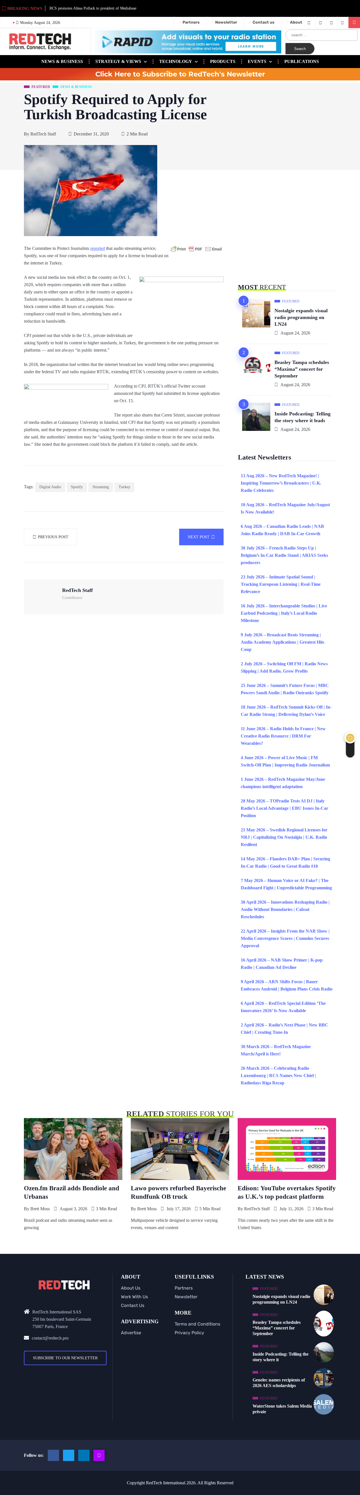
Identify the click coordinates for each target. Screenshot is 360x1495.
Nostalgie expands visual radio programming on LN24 (301, 317)
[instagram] (332, 22)
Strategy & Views (118, 61)
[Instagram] (99, 1455)
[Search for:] (321, 35)
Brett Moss (40, 1208)
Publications (301, 61)
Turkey (124, 487)
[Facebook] (309, 22)
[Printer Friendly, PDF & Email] (196, 249)
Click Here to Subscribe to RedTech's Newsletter (180, 74)
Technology (175, 61)
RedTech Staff (43, 134)
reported (97, 248)
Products (222, 61)
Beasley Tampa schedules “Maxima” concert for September (301, 369)
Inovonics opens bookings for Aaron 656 (130, 8)
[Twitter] (321, 22)
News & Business (62, 61)
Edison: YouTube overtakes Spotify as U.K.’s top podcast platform (287, 1192)
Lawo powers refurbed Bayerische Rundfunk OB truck (178, 1192)
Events (257, 61)
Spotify (77, 487)
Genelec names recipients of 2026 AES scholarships (279, 1383)
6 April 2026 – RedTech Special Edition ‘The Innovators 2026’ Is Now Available (283, 1007)
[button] (354, 22)
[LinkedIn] (343, 22)
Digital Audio (50, 487)
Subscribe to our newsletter (65, 1358)
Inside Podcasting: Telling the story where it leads (302, 417)
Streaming (101, 487)
